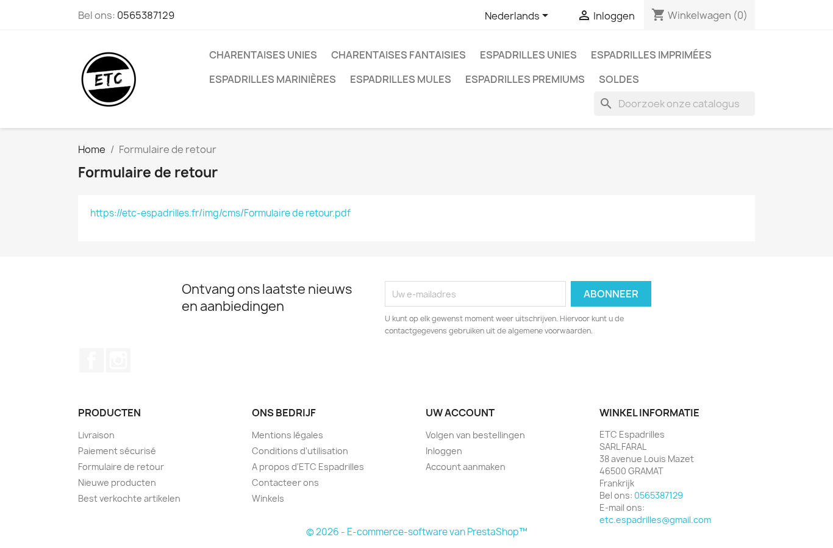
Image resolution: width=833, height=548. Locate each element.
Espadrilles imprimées (651, 55)
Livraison (96, 435)
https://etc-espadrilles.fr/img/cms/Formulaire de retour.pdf (220, 213)
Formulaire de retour (121, 466)
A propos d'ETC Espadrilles (308, 466)
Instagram (118, 360)
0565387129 (145, 15)
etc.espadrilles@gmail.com (655, 519)
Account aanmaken (466, 466)
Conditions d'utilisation (300, 451)
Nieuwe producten (117, 482)
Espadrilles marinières (272, 79)
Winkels (268, 498)
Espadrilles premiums (525, 79)
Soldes (619, 79)
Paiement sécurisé (117, 451)
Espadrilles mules (400, 79)
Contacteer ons (285, 482)
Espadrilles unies (528, 55)
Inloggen (444, 451)
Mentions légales (287, 435)
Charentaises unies (263, 55)
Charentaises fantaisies (398, 55)
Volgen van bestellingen (475, 435)
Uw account (460, 412)
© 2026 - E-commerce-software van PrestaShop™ (416, 531)
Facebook (91, 360)
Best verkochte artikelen (129, 498)
